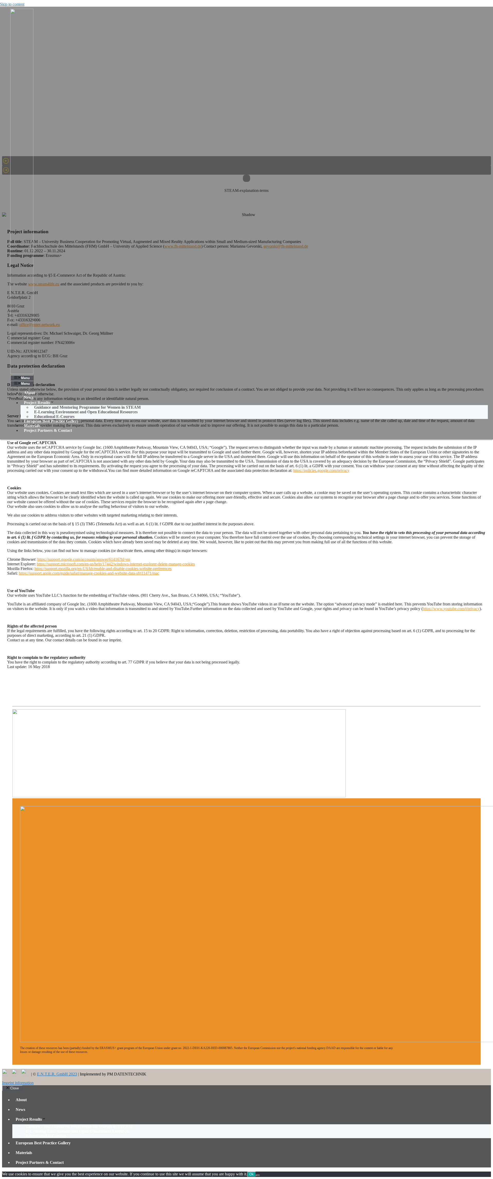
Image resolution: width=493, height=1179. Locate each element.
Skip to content (12, 4)
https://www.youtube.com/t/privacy (451, 608)
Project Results (29, 1119)
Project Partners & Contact (48, 430)
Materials (32, 426)
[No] (258, 1175)
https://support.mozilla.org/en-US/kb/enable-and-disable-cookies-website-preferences (103, 568)
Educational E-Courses (54, 416)
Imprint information (18, 1083)
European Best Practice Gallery (51, 421)
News (28, 397)
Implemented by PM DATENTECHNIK (113, 1074)
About (29, 393)
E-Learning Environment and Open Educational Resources (86, 412)
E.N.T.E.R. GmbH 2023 (57, 1074)
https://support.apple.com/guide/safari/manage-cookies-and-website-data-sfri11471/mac (89, 573)
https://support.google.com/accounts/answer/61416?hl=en (83, 559)
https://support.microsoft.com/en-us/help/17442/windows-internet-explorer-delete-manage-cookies (116, 564)
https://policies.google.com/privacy (321, 470)
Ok (251, 1174)
